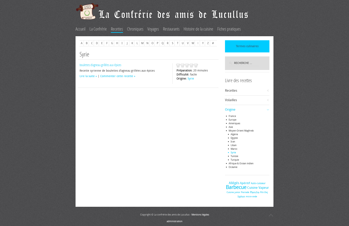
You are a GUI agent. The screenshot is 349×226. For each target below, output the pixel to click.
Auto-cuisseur (258, 183)
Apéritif (245, 183)
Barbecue (236, 187)
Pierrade (245, 192)
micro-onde (251, 196)
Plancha (254, 192)
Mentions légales (200, 214)
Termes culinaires (247, 46)
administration (174, 221)
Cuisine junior (233, 192)
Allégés (234, 183)
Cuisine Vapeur (258, 188)
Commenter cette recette (116, 76)
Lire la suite (87, 76)
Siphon (241, 196)
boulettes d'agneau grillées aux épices (100, 65)
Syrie (191, 78)
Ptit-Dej (264, 192)
